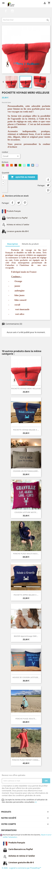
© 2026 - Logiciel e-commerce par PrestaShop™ (21, 868)
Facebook (6, 11)
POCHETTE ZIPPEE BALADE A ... (26, 595)
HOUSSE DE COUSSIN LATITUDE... (26, 677)
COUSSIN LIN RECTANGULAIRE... (26, 471)
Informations (9, 830)
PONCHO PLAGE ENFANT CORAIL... (26, 760)
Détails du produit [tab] (30, 244)
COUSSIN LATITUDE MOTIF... (26, 512)
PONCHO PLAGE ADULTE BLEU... (26, 553)
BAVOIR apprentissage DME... (26, 636)
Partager (48, 179)
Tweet (48, 185)
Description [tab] (12, 244)
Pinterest (48, 190)
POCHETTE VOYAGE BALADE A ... (26, 430)
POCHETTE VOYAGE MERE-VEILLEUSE (26, 388)
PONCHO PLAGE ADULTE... (26, 718)
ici (36, 802)
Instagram (12, 11)
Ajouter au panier (23, 177)
